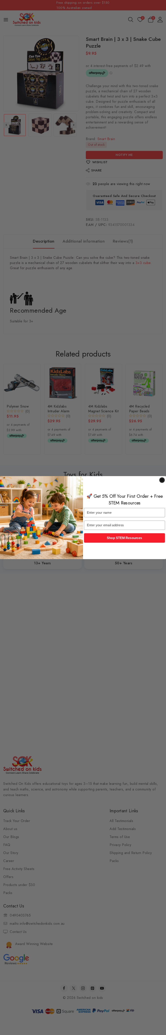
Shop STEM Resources (124, 537)
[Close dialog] (162, 480)
